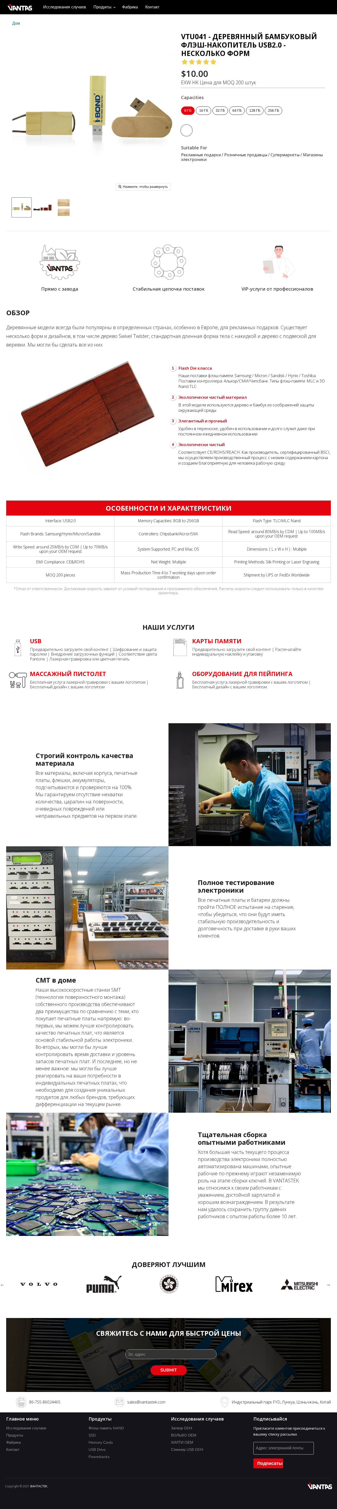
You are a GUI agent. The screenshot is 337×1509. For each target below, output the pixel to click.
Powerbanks (99, 1456)
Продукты (103, 7)
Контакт (152, 7)
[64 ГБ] (237, 116)
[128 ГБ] (255, 116)
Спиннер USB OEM (187, 1449)
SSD (92, 1435)
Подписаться (270, 1463)
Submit (168, 1370)
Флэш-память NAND (106, 1428)
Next (328, 1284)
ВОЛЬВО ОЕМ (183, 1435)
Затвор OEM (181, 1428)
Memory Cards (101, 1442)
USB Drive (97, 1449)
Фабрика (130, 7)
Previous (2, 1284)
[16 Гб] (204, 116)
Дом (16, 23)
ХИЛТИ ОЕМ (182, 1442)
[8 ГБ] (188, 116)
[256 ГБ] (274, 116)
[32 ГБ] (220, 116)
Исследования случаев (64, 7)
